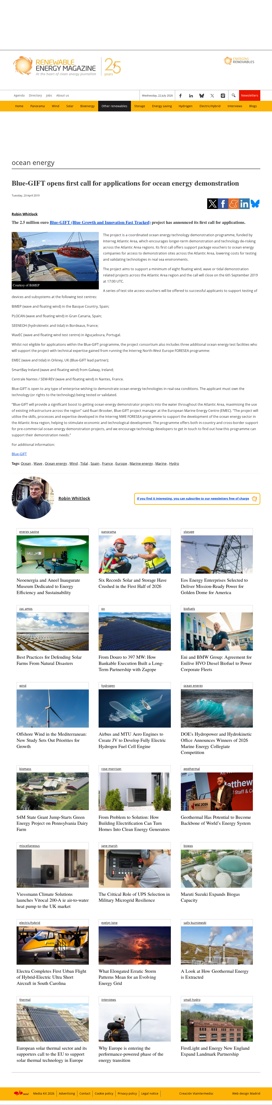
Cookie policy (104, 1093)
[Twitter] (212, 95)
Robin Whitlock (25, 214)
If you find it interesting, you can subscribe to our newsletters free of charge (193, 498)
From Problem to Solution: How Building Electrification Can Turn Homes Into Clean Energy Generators (134, 823)
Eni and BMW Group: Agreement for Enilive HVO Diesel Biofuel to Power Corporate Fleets (216, 663)
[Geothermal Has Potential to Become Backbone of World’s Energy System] (217, 797)
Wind (55, 106)
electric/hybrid (29, 923)
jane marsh (109, 846)
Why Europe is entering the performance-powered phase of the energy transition (131, 1054)
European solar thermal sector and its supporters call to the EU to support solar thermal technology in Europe (52, 1054)
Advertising (67, 1093)
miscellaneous (29, 846)
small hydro (192, 1000)
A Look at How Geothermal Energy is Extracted (215, 974)
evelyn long (109, 923)
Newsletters (249, 95)
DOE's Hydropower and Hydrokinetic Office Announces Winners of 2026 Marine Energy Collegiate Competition (216, 743)
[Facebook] (180, 95)
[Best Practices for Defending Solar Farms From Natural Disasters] (53, 637)
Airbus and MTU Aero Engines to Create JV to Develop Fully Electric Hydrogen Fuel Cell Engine (132, 740)
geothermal (192, 769)
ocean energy (193, 686)
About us (62, 95)
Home (19, 106)
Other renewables (114, 106)
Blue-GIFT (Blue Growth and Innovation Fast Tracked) (100, 222)
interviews (108, 1000)
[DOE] (217, 714)
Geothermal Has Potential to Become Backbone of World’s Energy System (216, 820)
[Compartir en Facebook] (223, 203)
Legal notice (149, 1093)
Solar (70, 106)
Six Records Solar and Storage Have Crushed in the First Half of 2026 (133, 583)
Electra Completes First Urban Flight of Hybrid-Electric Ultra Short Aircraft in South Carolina (51, 977)
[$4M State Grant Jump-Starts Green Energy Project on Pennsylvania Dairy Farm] (53, 792)
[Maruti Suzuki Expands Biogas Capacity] (217, 876)
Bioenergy (87, 106)
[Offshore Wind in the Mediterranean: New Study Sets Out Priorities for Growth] (53, 717)
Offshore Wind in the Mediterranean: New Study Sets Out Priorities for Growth (52, 740)
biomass (25, 769)
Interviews (235, 106)
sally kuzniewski (195, 923)
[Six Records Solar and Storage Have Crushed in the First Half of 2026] (135, 559)
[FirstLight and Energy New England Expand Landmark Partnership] (217, 1032)
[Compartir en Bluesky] (255, 203)
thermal (25, 1000)
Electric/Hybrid (210, 106)
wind (22, 686)
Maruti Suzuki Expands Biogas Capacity (210, 897)
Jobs (49, 95)
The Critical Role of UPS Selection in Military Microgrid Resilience (134, 897)
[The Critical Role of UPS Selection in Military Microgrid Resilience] (135, 874)
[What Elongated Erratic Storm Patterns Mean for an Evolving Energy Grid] (135, 947)
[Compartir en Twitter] (212, 203)
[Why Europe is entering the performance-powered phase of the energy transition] (135, 1028)
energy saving (29, 532)
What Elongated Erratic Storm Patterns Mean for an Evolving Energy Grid (127, 977)
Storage (139, 106)
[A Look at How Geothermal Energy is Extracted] (217, 953)
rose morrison (111, 769)
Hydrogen (186, 106)
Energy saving (162, 106)
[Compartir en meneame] (233, 203)
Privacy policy (127, 1093)
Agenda (19, 95)
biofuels (189, 609)
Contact (84, 1093)
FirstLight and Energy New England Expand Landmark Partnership (215, 1051)
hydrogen (108, 686)
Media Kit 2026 (43, 1093)
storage (189, 532)
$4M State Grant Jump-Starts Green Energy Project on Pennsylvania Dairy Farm (52, 823)
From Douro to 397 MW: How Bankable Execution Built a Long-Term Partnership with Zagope (131, 663)
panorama (108, 532)
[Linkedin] (191, 95)
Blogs (253, 106)
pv (103, 609)
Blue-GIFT (19, 454)
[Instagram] (223, 95)
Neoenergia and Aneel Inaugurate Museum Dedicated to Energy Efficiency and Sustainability (48, 586)
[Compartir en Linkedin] (244, 203)
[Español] (239, 60)
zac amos (26, 609)
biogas (188, 846)
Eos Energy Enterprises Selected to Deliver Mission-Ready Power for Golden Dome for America (214, 586)
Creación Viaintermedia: (196, 1093)
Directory (35, 95)
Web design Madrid (246, 1093)
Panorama (37, 106)
